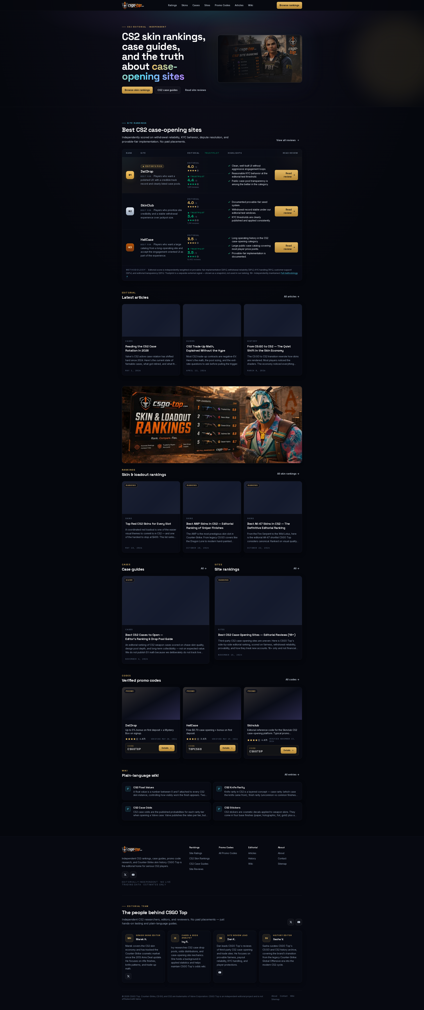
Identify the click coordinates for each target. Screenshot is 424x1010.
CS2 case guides (168, 90)
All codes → (292, 679)
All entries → (292, 774)
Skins (185, 5)
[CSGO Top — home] (133, 5)
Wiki (250, 5)
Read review (288, 175)
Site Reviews (196, 869)
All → (204, 568)
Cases (196, 5)
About (281, 853)
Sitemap (282, 863)
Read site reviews (195, 90)
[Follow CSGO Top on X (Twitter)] (125, 874)
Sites (207, 5)
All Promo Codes (228, 853)
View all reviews (286, 140)
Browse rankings (289, 5)
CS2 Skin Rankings (199, 858)
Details (165, 748)
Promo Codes (222, 5)
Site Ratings (195, 853)
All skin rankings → (288, 473)
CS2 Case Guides (198, 863)
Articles (239, 5)
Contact (282, 858)
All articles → (291, 296)
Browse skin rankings (137, 90)
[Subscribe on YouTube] (133, 874)
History (252, 858)
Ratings (172, 5)
